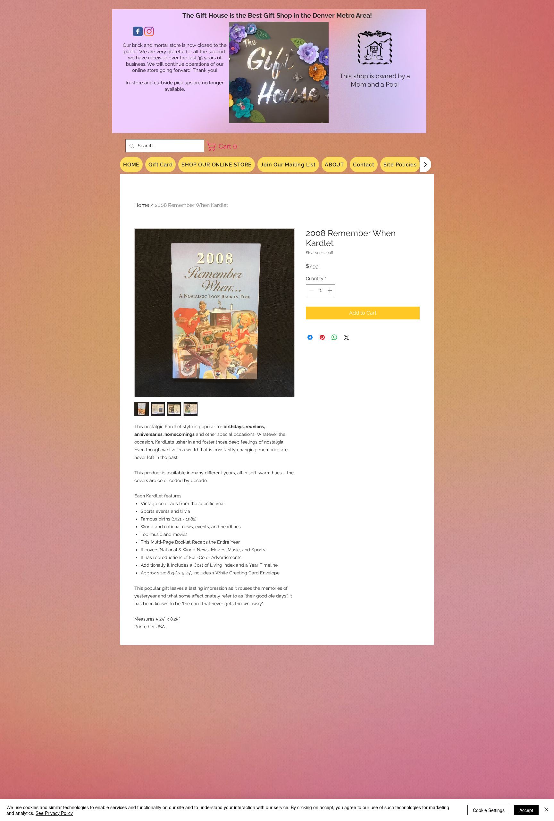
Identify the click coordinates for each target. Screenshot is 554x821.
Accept (526, 810)
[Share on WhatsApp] (334, 337)
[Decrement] (311, 290)
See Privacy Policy (54, 813)
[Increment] (330, 290)
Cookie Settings (489, 810)
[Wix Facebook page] (138, 31)
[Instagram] (149, 31)
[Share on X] (346, 337)
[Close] (546, 810)
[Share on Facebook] (310, 337)
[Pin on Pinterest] (322, 337)
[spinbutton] (320, 290)
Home (141, 205)
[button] (224, 146)
